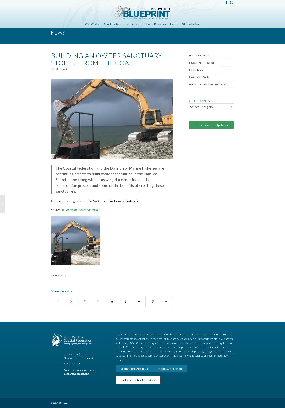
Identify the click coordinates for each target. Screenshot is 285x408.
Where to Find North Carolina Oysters (210, 84)
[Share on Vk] (139, 301)
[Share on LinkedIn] (112, 301)
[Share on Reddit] (152, 301)
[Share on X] (71, 301)
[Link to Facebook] (226, 2)
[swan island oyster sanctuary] (112, 119)
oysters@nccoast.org (76, 373)
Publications (196, 69)
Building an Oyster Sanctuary (81, 210)
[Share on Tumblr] (125, 301)
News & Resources (199, 55)
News (58, 33)
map (89, 357)
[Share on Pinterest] (98, 301)
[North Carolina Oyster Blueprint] (142, 12)
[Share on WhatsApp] (85, 301)
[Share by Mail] (166, 301)
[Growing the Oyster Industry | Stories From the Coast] (2, 204)
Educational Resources (201, 62)
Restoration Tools (199, 77)
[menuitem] (92, 24)
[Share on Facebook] (58, 301)
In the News (59, 69)
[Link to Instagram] (231, 2)
